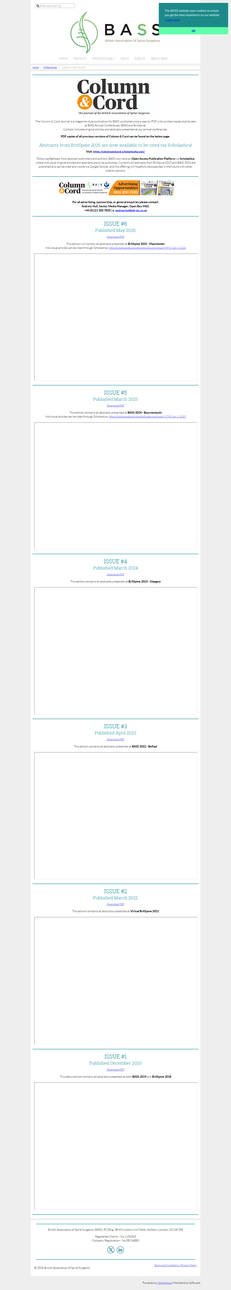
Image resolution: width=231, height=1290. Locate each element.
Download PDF (115, 237)
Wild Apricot (165, 1283)
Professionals (50, 67)
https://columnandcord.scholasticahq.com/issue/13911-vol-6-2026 (147, 248)
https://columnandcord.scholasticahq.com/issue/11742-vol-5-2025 (147, 416)
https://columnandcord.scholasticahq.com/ (119, 151)
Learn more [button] (172, 20)
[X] (110, 1249)
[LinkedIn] (120, 1249)
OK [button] (193, 30)
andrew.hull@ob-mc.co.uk (131, 210)
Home (35, 67)
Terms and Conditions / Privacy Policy (175, 1265)
